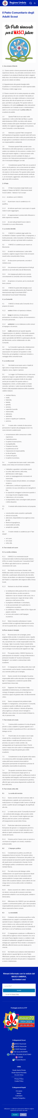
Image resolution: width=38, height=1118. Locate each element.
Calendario (18, 1095)
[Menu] (35, 3)
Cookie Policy (19, 1081)
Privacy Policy (15, 994)
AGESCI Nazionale (20, 1046)
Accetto (15, 1114)
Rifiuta (23, 1114)
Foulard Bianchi (21, 1060)
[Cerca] (31, 3)
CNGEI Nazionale (20, 1049)
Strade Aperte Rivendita (18, 1072)
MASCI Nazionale (20, 1044)
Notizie (19, 1093)
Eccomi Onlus (19, 1075)
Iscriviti (19, 990)
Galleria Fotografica (19, 1098)
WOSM (20, 1057)
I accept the (12, 994)
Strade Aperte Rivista (19, 1070)
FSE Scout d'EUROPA (20, 1052)
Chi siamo (19, 1091)
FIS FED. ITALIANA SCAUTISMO (20, 1054)
